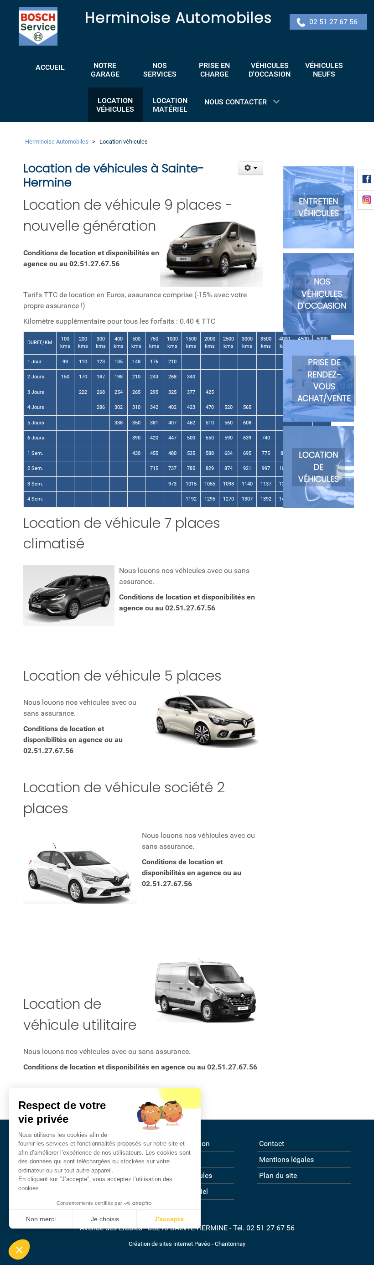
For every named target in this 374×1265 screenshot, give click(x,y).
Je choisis (105, 1219)
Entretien (318, 201)
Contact (271, 1143)
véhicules (318, 213)
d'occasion (321, 305)
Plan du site (278, 1175)
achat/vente (324, 398)
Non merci (41, 1219)
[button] (19, 1249)
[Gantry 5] (38, 26)
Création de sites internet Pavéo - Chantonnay (187, 1243)
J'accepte (169, 1219)
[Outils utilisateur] (251, 168)
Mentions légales (286, 1159)
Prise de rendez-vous (324, 374)
